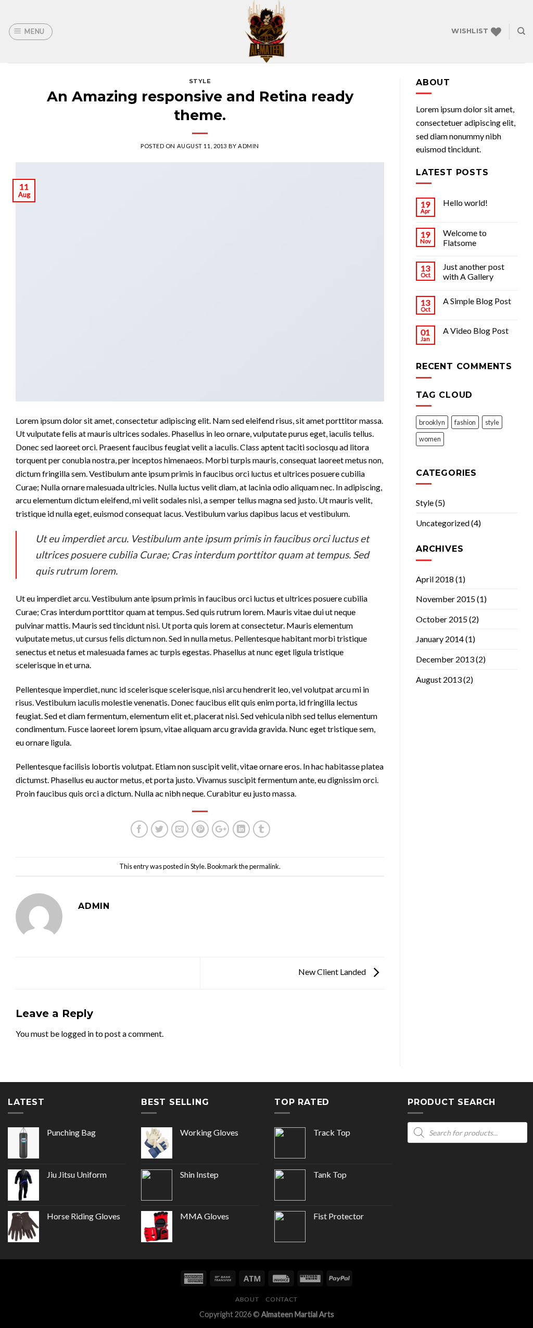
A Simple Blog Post (477, 301)
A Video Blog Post (476, 330)
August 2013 (439, 679)
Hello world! (465, 202)
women (430, 439)
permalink (264, 866)
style (492, 422)
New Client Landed (332, 972)
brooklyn (432, 422)
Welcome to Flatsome (465, 238)
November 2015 (445, 599)
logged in (77, 1033)
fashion (465, 422)
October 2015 (441, 619)
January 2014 (440, 639)
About (247, 1299)
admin (248, 145)
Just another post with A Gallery (473, 271)
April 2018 (435, 579)
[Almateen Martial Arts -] (266, 31)
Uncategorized (442, 523)
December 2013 (445, 659)
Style (200, 81)
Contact (281, 1299)
